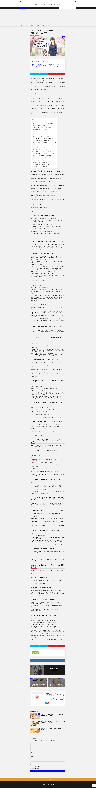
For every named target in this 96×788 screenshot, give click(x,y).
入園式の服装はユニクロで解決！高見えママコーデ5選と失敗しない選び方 (39, 25)
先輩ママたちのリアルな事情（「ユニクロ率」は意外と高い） (44, 123)
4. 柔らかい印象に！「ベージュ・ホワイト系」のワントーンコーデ (44, 142)
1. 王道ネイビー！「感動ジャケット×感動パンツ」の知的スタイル (44, 136)
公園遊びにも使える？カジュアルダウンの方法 (41, 164)
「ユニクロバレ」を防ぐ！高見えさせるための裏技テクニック (42, 151)
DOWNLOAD (50, 4)
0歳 (27, 25)
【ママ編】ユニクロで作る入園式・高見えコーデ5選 (41, 134)
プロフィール (37, 4)
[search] (75, 8)
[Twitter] (39, 74)
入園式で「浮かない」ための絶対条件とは (40, 125)
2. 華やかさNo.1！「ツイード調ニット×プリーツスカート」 (43, 138)
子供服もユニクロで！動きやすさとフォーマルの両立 (42, 149)
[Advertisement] (48, 17)
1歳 (39, 721)
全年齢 (25, 25)
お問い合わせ (43, 4)
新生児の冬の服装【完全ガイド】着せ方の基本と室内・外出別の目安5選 (57, 65)
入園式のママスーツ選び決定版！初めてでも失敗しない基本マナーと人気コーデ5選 (36, 65)
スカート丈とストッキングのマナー (39, 131)
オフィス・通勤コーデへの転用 (39, 160)
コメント (32, 742)
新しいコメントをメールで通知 (35, 766)
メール (31, 756)
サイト (31, 760)
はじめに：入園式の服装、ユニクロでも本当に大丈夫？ (41, 121)
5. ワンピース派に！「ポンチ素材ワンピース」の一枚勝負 (43, 144)
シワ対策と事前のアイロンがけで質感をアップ (41, 157)
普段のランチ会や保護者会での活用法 (40, 162)
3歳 (37, 35)
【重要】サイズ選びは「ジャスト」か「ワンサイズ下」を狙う (44, 153)
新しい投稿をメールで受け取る (35, 768)
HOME (21, 25)
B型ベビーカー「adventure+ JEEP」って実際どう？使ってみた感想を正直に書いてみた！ (53, 722)
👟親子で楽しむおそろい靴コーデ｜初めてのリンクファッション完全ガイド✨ (47, 65)
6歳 (38, 35)
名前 (31, 752)
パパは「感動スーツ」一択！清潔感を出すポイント (42, 147)
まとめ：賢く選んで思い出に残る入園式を (39, 166)
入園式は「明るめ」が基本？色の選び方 (40, 129)
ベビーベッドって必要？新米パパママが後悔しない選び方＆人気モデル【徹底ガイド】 (53, 715)
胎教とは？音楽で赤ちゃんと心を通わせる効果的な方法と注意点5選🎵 (53, 729)
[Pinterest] (57, 74)
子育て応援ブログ (51, 784)
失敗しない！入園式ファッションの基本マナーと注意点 (41, 127)
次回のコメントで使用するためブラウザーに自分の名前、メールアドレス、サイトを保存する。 (46, 764)
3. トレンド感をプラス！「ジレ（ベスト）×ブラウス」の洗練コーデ (44, 140)
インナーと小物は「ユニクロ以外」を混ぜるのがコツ (42, 155)
